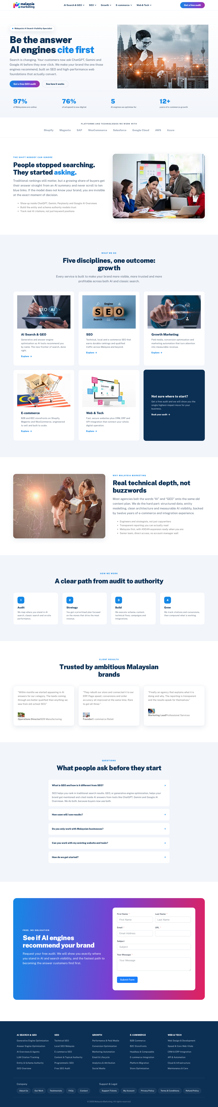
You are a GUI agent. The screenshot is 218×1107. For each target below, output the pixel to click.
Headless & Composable (142, 1051)
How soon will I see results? (67, 814)
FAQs (71, 1090)
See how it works (55, 84)
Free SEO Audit (62, 1068)
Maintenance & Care (178, 1068)
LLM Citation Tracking (28, 1057)
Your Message (124, 954)
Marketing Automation (103, 1051)
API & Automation (176, 1057)
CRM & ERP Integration (179, 1051)
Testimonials (56, 1090)
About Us (23, 1090)
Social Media (98, 1068)
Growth (105, 5)
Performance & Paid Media (105, 1040)
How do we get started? (65, 857)
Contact (84, 1090)
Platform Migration (139, 1063)
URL (157, 927)
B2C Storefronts (138, 1046)
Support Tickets (109, 1090)
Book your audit (159, 414)
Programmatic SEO (64, 1063)
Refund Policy (192, 1090)
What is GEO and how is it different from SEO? (78, 785)
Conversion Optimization (104, 1046)
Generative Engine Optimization (33, 1040)
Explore (25, 356)
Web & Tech (143, 5)
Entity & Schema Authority (30, 1063)
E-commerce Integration (142, 1057)
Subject (121, 941)
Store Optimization (139, 1068)
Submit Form (127, 979)
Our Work (39, 1090)
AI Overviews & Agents (28, 1051)
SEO (91, 5)
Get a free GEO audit (24, 84)
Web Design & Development (181, 1040)
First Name (122, 914)
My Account (128, 1090)
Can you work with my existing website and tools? (80, 843)
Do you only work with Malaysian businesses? (78, 828)
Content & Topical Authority (68, 1057)
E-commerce (123, 5)
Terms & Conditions (170, 1090)
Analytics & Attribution (103, 1063)
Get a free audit (192, 5)
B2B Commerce (137, 1040)
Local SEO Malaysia (64, 1046)
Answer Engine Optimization (31, 1046)
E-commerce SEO (63, 1051)
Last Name (160, 914)
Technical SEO (61, 1040)
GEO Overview (24, 1068)
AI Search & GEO (73, 5)
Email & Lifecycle (101, 1057)
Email (119, 927)
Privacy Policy (147, 1090)
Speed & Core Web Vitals (180, 1046)
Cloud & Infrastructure (179, 1063)
